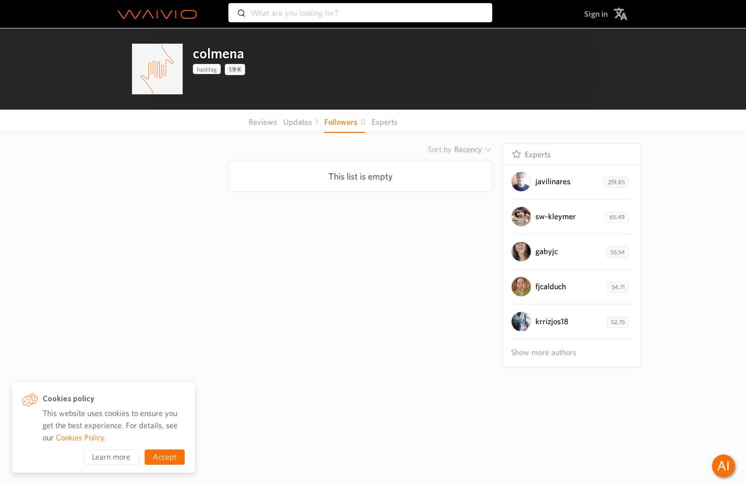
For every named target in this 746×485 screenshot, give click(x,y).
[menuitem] (596, 14)
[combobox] (360, 8)
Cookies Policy (80, 437)
